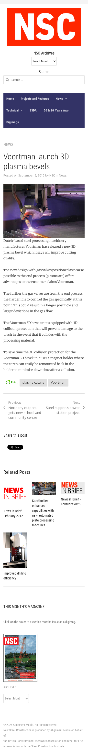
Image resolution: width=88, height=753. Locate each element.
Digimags (12, 122)
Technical (12, 110)
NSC (52, 175)
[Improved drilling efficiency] (15, 550)
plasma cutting (33, 382)
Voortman (58, 382)
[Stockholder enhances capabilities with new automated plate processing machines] (44, 488)
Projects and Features (35, 98)
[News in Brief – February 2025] (73, 488)
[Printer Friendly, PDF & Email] (11, 381)
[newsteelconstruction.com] (44, 27)
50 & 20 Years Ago (56, 110)
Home (10, 98)
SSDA (33, 110)
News (59, 98)
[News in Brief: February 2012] (15, 494)
